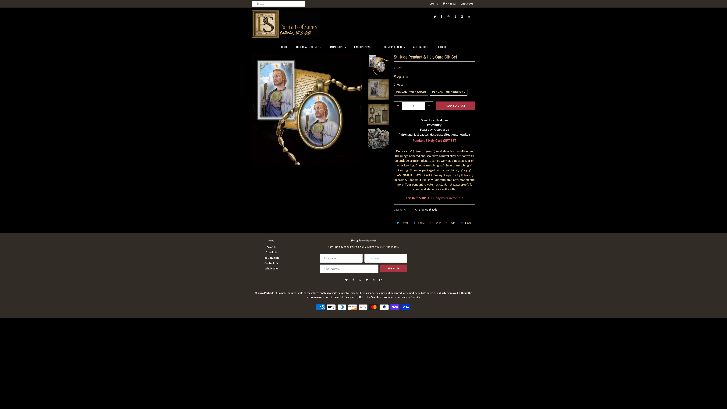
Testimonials (271, 258)
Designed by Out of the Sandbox (363, 297)
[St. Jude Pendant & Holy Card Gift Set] (307, 109)
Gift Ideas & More (306, 47)
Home (284, 47)
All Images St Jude (426, 209)
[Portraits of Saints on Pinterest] (448, 16)
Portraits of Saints (274, 293)
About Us (271, 252)
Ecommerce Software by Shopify (401, 297)
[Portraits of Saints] (286, 24)
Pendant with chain (411, 92)
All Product (420, 47)
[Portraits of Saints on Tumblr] (455, 16)
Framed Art (336, 47)
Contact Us (271, 263)
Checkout (467, 3)
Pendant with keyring (448, 92)
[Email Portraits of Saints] (468, 16)
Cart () (450, 3)
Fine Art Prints (363, 47)
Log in (434, 3)
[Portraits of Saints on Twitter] (434, 16)
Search (441, 47)
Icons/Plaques (393, 47)
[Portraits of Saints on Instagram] (462, 16)
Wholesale (271, 268)
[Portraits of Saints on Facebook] (441, 16)
